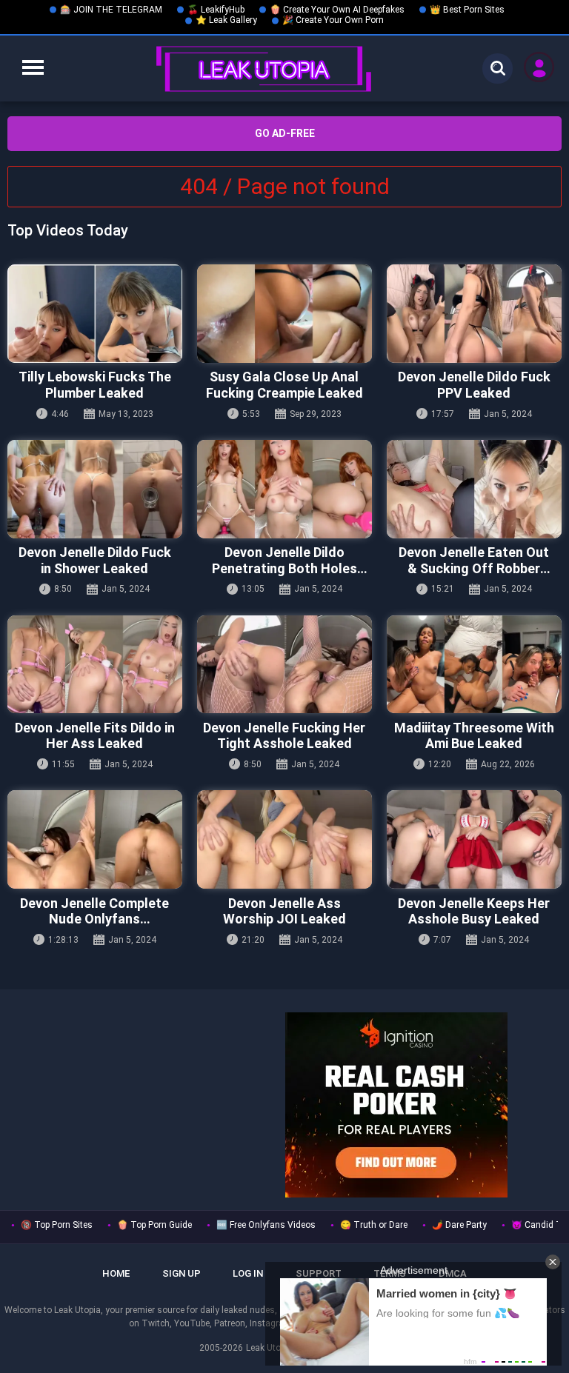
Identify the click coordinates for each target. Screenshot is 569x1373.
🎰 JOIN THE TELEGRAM (111, 9)
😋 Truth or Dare (373, 1225)
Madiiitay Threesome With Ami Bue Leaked (474, 736)
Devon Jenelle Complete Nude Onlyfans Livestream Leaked (94, 911)
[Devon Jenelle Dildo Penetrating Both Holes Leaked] (284, 489)
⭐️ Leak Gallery (226, 20)
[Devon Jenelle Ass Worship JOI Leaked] (284, 839)
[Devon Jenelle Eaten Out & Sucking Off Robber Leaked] (474, 489)
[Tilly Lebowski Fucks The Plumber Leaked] (94, 313)
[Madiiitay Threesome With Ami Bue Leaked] (474, 664)
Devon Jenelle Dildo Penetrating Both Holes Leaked (284, 560)
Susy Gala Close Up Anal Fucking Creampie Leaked (284, 385)
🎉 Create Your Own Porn (333, 20)
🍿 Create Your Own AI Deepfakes (337, 9)
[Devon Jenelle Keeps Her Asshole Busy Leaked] (474, 839)
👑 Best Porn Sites (467, 9)
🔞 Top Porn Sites (57, 1225)
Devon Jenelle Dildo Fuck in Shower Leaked (95, 560)
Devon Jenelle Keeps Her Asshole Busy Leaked (474, 911)
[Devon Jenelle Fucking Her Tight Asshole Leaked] (284, 664)
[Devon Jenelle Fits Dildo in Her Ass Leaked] (94, 664)
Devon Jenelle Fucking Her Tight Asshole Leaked (284, 736)
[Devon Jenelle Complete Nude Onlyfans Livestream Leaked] (94, 839)
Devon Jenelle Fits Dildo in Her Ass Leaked (95, 736)
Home (116, 1273)
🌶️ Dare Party (459, 1225)
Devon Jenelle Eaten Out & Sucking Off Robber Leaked (474, 560)
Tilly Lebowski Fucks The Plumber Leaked (95, 385)
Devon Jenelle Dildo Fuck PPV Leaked (474, 385)
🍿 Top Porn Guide (154, 1225)
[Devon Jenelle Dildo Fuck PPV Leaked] (474, 313)
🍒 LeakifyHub (215, 9)
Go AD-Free (285, 133)
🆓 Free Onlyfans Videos (266, 1225)
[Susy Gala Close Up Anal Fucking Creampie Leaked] (284, 313)
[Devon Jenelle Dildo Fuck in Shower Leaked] (94, 489)
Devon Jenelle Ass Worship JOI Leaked (284, 911)
